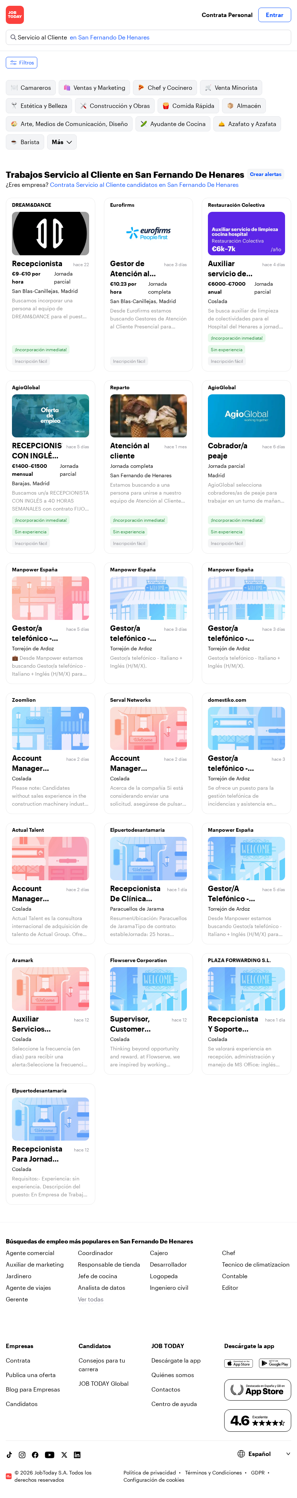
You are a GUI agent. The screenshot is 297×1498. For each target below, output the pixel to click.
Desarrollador (168, 1264)
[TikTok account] (9, 1455)
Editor (230, 1287)
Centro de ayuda (174, 1403)
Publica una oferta (31, 1374)
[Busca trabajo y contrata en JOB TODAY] (15, 15)
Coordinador (95, 1252)
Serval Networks (130, 700)
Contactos (165, 1389)
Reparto (120, 387)
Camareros (36, 87)
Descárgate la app (176, 1360)
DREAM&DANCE (31, 205)
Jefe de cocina (97, 1275)
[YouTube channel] (49, 1455)
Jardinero (19, 1275)
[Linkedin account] (77, 1455)
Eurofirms (122, 205)
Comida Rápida (193, 105)
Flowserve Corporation (138, 960)
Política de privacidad (150, 1472)
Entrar (275, 14)
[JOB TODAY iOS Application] (238, 1363)
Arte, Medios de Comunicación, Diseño (74, 123)
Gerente (17, 1299)
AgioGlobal (26, 387)
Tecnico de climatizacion (256, 1264)
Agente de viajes (28, 1287)
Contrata (18, 1360)
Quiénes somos (172, 1374)
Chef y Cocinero (170, 87)
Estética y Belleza (44, 105)
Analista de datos (101, 1287)
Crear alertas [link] (265, 174)
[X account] (64, 1455)
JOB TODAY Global (104, 1383)
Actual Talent (28, 830)
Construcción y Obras (120, 105)
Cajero (159, 1252)
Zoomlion (24, 700)
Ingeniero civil (169, 1287)
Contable (234, 1275)
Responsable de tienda (109, 1264)
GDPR (258, 1472)
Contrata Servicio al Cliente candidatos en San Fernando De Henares (144, 184)
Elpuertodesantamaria (137, 830)
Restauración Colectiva (236, 205)
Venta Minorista (236, 87)
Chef (228, 1252)
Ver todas (91, 1299)
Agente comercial (30, 1252)
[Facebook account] (35, 1455)
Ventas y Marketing (99, 87)
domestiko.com (227, 700)
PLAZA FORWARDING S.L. (239, 960)
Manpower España (35, 569)
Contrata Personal (227, 14)
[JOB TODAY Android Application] (275, 1363)
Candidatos (22, 1403)
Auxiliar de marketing (35, 1264)
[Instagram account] (22, 1455)
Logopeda (164, 1275)
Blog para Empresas (33, 1389)
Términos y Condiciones (213, 1472)
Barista (30, 141)
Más (57, 141)
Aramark (22, 960)
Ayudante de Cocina (178, 123)
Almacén (249, 105)
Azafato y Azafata (252, 123)
